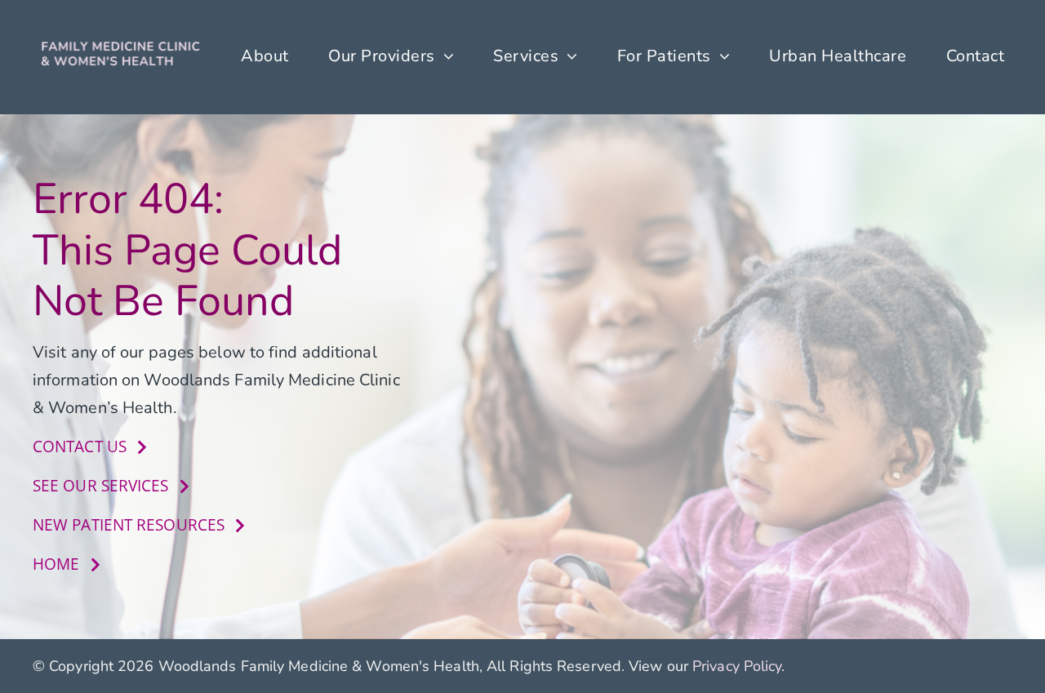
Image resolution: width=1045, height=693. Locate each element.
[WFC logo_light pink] (121, 45)
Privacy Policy (736, 666)
